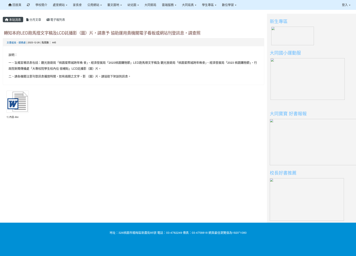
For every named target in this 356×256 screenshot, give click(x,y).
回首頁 (16, 5)
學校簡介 (41, 5)
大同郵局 (150, 5)
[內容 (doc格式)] (17, 102)
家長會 (77, 5)
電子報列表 (57, 19)
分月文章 (35, 19)
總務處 (22, 42)
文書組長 (11, 42)
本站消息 (14, 19)
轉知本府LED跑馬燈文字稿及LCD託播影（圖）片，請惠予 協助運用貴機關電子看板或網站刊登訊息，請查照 (102, 33)
